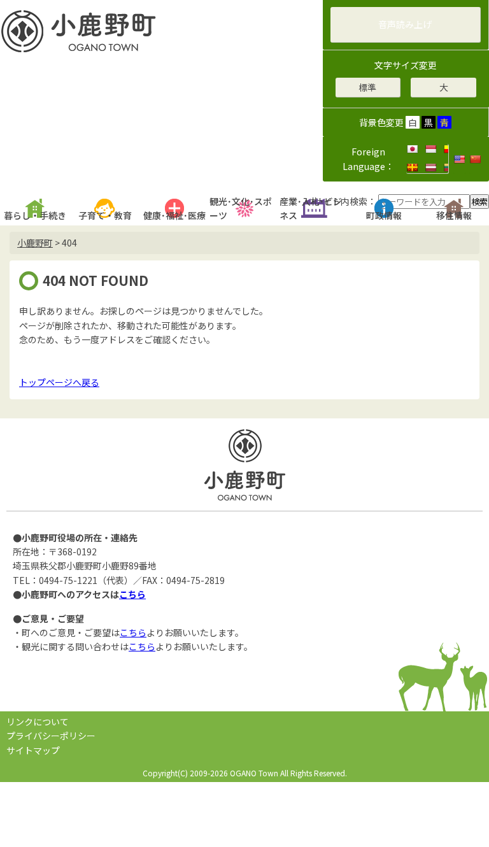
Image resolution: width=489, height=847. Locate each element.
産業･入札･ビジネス (311, 208)
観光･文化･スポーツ (240, 208)
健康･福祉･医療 (174, 215)
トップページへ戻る (59, 382)
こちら (132, 594)
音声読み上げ (405, 24)
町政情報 (384, 215)
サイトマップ (33, 750)
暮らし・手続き (35, 215)
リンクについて (37, 721)
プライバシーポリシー (51, 735)
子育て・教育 (105, 215)
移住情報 (454, 215)
